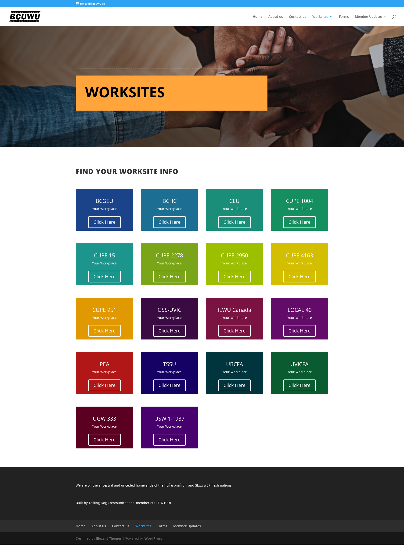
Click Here (104, 222)
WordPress (153, 538)
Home (257, 17)
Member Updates (368, 17)
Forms (344, 17)
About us (275, 17)
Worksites (320, 17)
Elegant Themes (109, 538)
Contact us (297, 17)
